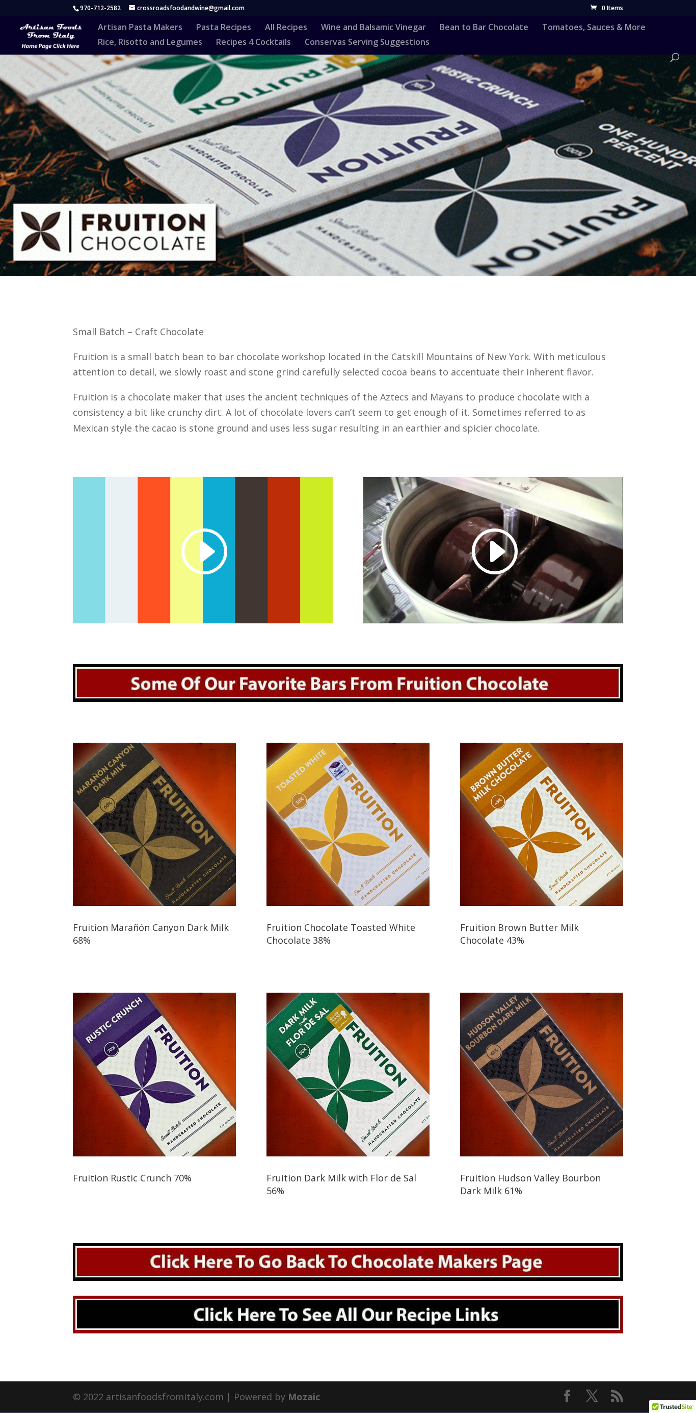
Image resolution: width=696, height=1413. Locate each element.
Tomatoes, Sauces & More (594, 28)
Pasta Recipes (223, 28)
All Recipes (286, 28)
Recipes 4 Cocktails (253, 42)
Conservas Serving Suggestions (367, 42)
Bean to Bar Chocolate (484, 28)
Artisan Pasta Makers (140, 28)
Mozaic (304, 1397)
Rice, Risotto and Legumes (150, 42)
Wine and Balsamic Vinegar (373, 28)
